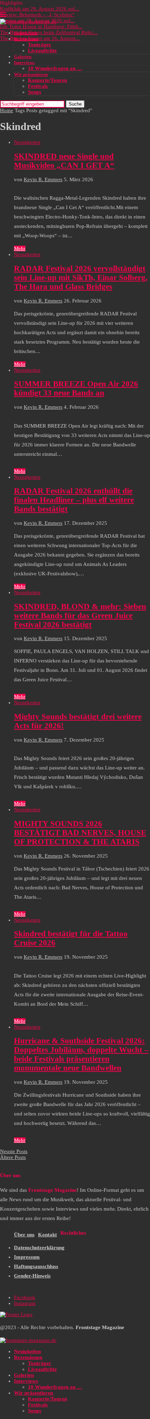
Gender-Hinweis (32, 1276)
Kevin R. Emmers (43, 179)
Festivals (38, 86)
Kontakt (47, 1234)
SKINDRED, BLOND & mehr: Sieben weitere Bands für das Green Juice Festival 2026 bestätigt (80, 615)
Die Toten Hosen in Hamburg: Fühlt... (41, 26)
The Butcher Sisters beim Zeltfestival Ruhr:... (49, 32)
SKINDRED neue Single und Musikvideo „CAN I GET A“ (64, 161)
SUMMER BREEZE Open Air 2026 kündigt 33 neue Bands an (76, 388)
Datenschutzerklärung (39, 1247)
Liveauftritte (42, 50)
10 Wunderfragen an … (55, 68)
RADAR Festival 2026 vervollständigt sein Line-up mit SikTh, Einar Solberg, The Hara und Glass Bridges (81, 277)
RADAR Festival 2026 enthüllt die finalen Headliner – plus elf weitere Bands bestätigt (74, 499)
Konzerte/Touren (47, 80)
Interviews (24, 62)
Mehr (19, 248)
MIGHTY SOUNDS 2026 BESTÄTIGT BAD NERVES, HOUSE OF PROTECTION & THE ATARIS (80, 832)
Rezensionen (26, 38)
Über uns (24, 1234)
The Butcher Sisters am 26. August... (40, 38)
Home (6, 110)
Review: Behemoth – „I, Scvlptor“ (37, 14)
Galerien (22, 56)
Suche (75, 104)
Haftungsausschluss (36, 1266)
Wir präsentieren (31, 74)
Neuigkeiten (25, 33)
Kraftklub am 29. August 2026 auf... (39, 8)
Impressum (27, 1257)
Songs (34, 92)
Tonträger (39, 44)
